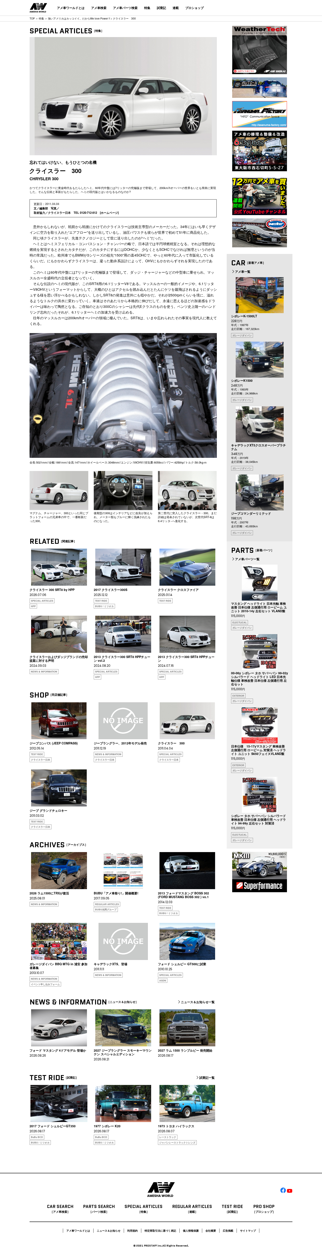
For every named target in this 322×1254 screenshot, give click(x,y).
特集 (147, 7)
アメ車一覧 (242, 271)
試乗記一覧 (207, 1078)
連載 (176, 7)
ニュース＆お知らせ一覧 (198, 1002)
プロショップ (194, 7)
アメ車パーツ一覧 (247, 559)
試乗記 (161, 7)
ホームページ (109, 212)
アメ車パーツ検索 (125, 7)
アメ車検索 (98, 7)
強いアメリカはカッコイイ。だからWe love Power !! (79, 18)
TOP (32, 18)
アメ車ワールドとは (71, 7)
